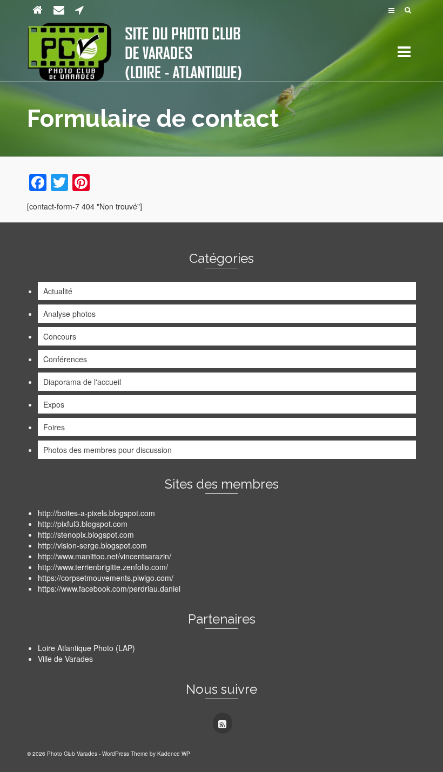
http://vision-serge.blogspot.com (92, 545)
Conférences (65, 359)
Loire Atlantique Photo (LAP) (86, 647)
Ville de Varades (65, 658)
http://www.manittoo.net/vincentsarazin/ (104, 556)
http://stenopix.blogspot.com (86, 534)
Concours (59, 336)
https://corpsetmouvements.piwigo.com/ (105, 577)
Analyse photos (69, 313)
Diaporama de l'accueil (82, 381)
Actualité (57, 291)
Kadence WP (173, 753)
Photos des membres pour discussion (107, 449)
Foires (54, 427)
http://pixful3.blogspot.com (82, 523)
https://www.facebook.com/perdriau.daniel (109, 588)
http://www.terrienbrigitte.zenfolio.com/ (103, 566)
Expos (53, 404)
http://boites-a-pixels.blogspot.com (96, 512)
